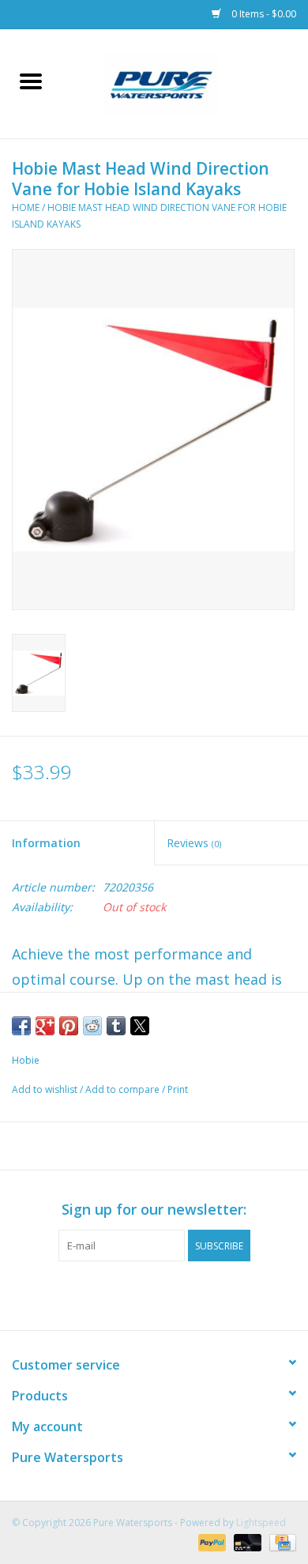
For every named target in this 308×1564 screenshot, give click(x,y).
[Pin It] (68, 1025)
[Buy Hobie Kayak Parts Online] (185, 82)
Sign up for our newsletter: (154, 1209)
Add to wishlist (46, 1089)
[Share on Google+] (45, 1025)
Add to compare (123, 1089)
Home (25, 207)
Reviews (194, 842)
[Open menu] (31, 80)
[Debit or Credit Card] (246, 1542)
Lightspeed (261, 1522)
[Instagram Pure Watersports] (168, 1293)
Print (177, 1089)
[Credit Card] (280, 1542)
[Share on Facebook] (21, 1025)
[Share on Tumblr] (116, 1025)
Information (46, 842)
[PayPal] (210, 1542)
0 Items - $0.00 (262, 14)
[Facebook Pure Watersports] (139, 1293)
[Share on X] (139, 1025)
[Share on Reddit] (92, 1025)
